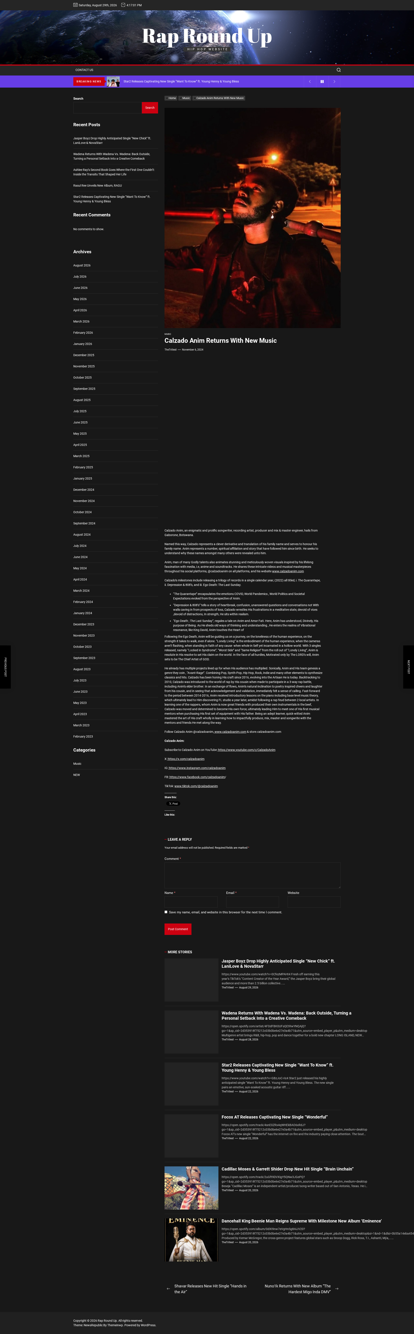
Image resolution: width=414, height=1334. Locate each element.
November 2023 (84, 635)
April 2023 (80, 714)
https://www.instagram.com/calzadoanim (197, 768)
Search (78, 99)
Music (168, 334)
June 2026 (80, 287)
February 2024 (83, 602)
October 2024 (82, 512)
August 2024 (82, 534)
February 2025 (83, 467)
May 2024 (80, 568)
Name (170, 893)
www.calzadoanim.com (288, 571)
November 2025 (84, 366)
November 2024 (84, 501)
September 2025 (84, 388)
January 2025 (82, 478)
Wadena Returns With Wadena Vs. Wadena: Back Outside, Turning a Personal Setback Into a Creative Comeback (286, 1015)
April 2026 (80, 310)
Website (293, 893)
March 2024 (81, 590)
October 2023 (82, 646)
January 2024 (82, 613)
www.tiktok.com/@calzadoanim (196, 786)
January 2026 (82, 344)
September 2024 (84, 523)
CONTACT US (84, 70)
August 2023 (82, 669)
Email (231, 893)
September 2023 (84, 658)
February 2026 (83, 332)
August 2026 (82, 265)
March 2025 (81, 456)
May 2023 (80, 703)
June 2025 (80, 422)
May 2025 (80, 433)
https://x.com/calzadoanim (185, 759)
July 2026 (79, 276)
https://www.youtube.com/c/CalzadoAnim (246, 750)
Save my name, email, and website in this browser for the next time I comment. (225, 912)
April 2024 (80, 579)
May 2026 (80, 299)
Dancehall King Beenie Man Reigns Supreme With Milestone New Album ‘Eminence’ (302, 1221)
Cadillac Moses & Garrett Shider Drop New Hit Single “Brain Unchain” (288, 1169)
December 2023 (83, 624)
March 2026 (81, 321)
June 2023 (80, 691)
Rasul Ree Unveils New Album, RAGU (97, 185)
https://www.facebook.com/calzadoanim (197, 777)
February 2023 (83, 736)
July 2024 (79, 545)
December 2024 (83, 489)
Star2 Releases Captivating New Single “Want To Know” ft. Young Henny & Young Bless (112, 199)
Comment (173, 859)
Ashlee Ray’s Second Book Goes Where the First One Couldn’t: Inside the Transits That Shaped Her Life (114, 172)
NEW (76, 775)
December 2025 (83, 355)
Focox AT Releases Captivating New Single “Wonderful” (275, 1117)
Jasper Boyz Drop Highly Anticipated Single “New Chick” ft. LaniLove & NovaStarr (112, 141)
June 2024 (80, 557)
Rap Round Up (207, 35)
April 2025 (80, 445)
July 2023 (79, 680)
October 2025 (82, 377)
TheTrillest (171, 349)
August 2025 (82, 400)
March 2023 (81, 725)
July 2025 (79, 411)
